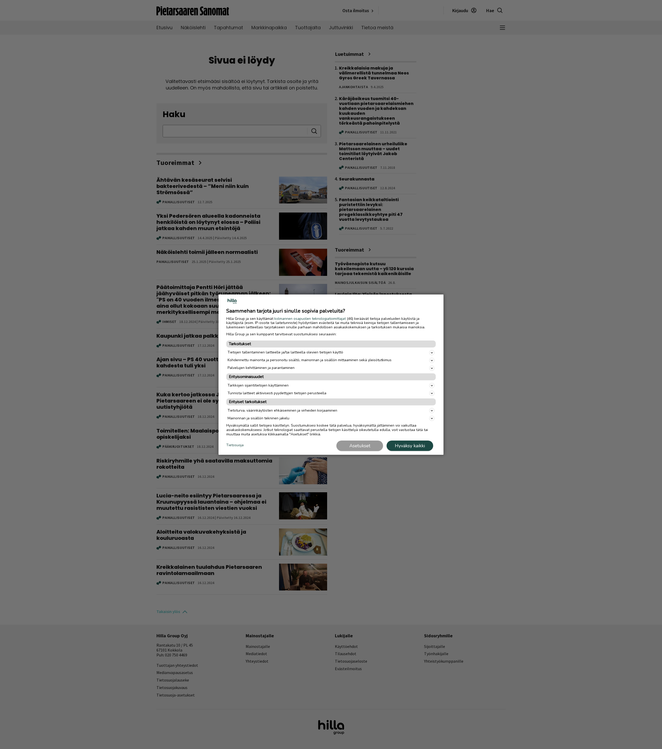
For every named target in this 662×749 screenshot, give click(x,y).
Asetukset (359, 446)
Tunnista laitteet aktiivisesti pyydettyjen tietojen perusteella (277, 393)
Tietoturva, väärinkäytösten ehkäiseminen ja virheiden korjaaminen (282, 410)
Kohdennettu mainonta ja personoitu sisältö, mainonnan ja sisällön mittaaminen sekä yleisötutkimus (310, 360)
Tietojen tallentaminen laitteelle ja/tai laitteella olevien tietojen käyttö (285, 352)
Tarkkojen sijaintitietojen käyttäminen (258, 385)
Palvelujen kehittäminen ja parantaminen (261, 367)
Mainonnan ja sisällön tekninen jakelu (258, 418)
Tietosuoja (235, 445)
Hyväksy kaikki (410, 446)
